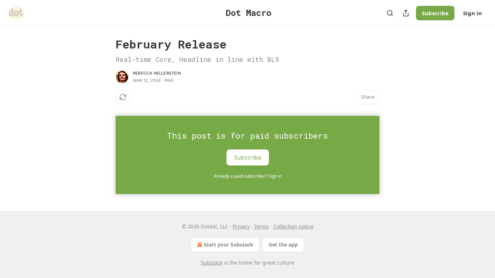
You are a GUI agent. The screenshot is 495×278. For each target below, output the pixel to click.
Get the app (283, 244)
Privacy (241, 226)
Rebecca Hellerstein (157, 73)
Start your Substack (228, 244)
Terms (261, 226)
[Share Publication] (406, 13)
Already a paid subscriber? (248, 176)
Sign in (472, 13)
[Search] (390, 13)
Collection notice (293, 226)
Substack (211, 262)
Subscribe (435, 13)
